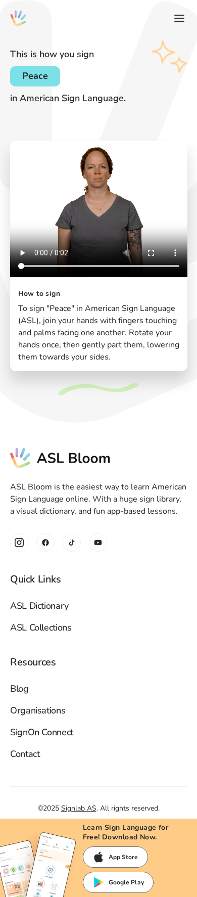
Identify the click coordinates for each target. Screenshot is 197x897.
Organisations (37, 710)
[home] (18, 18)
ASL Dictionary (39, 606)
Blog (19, 689)
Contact (24, 754)
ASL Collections (41, 627)
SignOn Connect (41, 732)
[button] (177, 18)
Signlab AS (78, 808)
